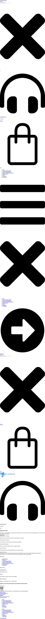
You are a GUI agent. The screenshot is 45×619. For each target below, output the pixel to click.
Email (1, 585)
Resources (4, 176)
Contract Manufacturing (6, 170)
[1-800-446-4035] (22, 115)
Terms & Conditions (4, 593)
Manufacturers (5, 173)
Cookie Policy (2, 594)
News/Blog (4, 177)
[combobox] (5, 2)
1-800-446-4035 (3, 116)
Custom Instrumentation (6, 171)
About (3, 175)
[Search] (0, 70)
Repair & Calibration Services (7, 172)
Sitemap (1, 595)
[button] (22, 238)
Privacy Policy (2, 592)
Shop (3, 169)
